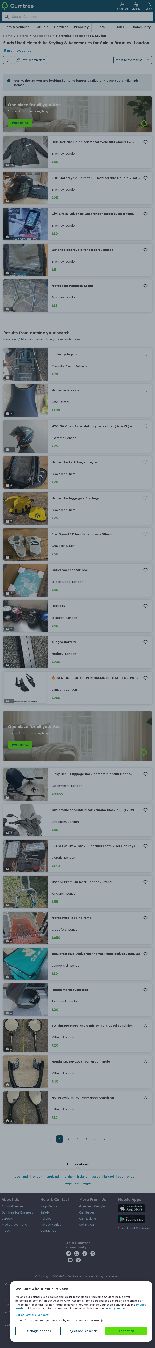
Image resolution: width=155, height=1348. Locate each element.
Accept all (126, 1331)
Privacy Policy (115, 1308)
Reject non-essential (83, 1331)
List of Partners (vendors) (32, 1314)
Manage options (39, 1331)
